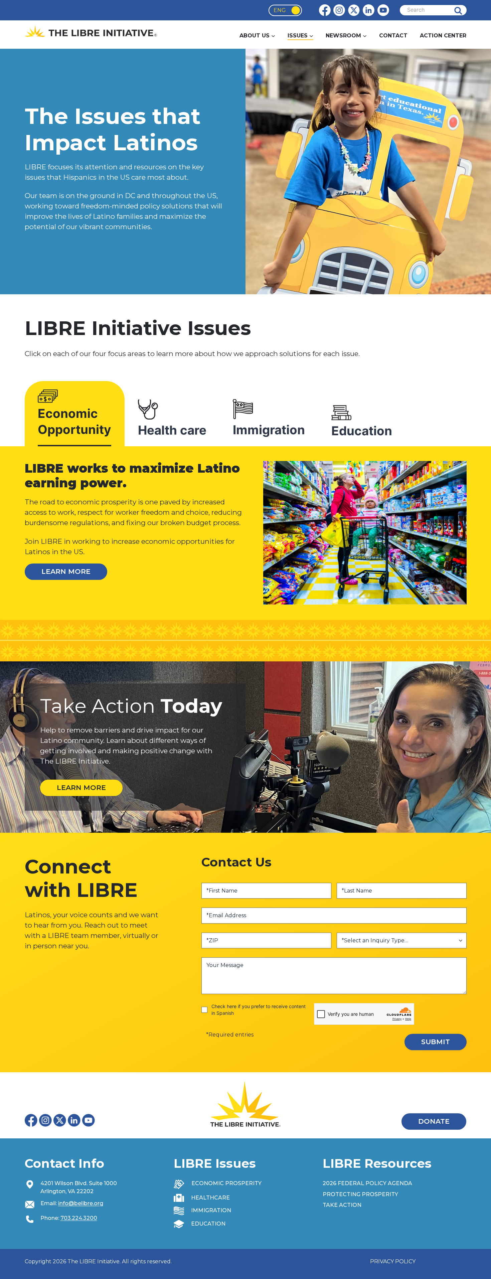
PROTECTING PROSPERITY (360, 1194)
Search (463, 10)
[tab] (74, 415)
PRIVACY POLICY (393, 1261)
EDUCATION (208, 1224)
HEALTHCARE (210, 1197)
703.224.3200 (78, 1218)
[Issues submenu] (311, 36)
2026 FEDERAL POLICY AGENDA (367, 1183)
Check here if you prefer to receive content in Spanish (258, 1009)
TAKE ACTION (342, 1205)
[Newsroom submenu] (365, 36)
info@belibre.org (80, 1203)
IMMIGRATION (211, 1210)
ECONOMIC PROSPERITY (226, 1183)
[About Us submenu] (273, 36)
